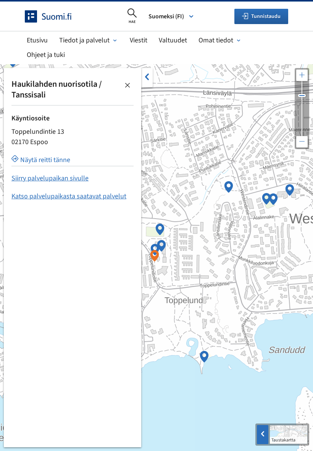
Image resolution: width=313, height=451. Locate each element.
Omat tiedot (215, 40)
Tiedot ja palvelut (84, 40)
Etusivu (37, 40)
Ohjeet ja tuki (46, 55)
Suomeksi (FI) (166, 16)
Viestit (138, 40)
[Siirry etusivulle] (55, 16)
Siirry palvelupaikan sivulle (50, 178)
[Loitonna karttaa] (302, 142)
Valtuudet (173, 40)
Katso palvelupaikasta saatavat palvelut (68, 196)
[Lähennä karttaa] (302, 75)
